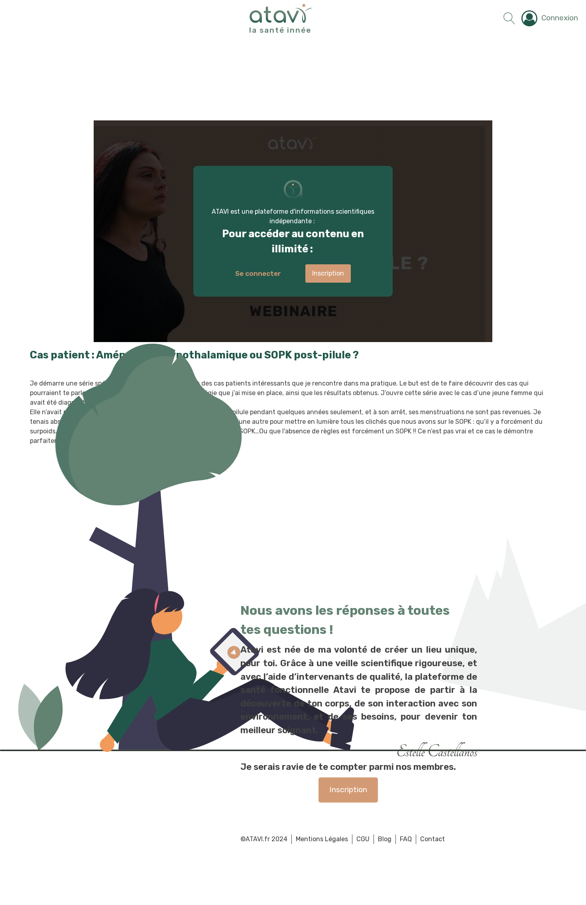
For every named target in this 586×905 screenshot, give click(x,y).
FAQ (406, 839)
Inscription (348, 789)
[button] (549, 18)
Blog (384, 839)
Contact (432, 839)
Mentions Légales (322, 839)
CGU (363, 839)
